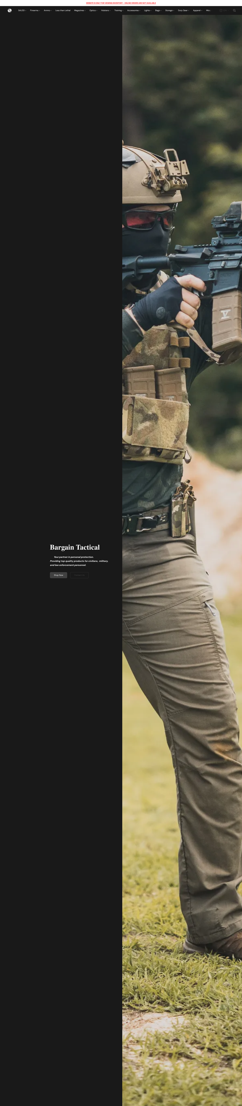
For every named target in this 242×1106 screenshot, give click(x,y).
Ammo (47, 10)
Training (118, 10)
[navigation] (224, 10)
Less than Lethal (62, 10)
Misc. (208, 10)
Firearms (34, 10)
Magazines (79, 10)
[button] (9, 10)
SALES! (21, 10)
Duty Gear (183, 10)
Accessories (133, 10)
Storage (169, 10)
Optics (92, 10)
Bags (157, 10)
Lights (147, 10)
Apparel (197, 10)
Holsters (105, 10)
